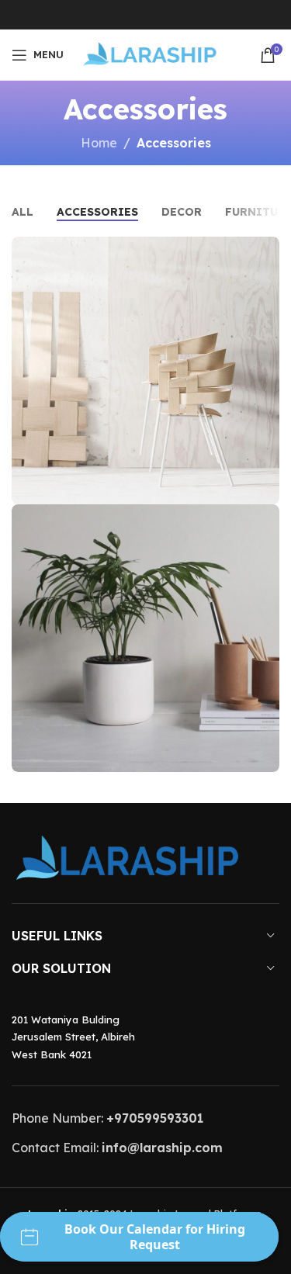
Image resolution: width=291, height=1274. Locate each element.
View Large (265, 250)
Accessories (174, 143)
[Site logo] (148, 53)
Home (99, 143)
